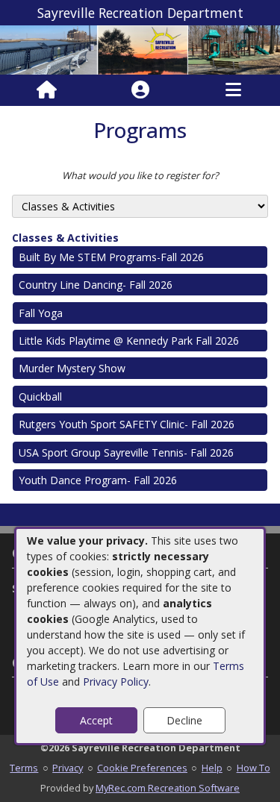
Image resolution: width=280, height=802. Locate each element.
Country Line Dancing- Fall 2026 (95, 285)
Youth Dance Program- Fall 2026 (98, 480)
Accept (96, 720)
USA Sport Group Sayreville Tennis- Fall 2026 (126, 452)
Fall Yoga (41, 313)
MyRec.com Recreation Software (168, 788)
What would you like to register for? (140, 175)
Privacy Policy (116, 681)
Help (212, 767)
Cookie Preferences (142, 767)
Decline (184, 720)
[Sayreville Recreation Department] (140, 49)
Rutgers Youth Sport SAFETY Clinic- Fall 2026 (126, 424)
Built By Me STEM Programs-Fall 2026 (111, 257)
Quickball (40, 396)
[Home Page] (47, 90)
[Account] (140, 90)
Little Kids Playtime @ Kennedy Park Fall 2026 (129, 340)
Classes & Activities (65, 238)
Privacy (67, 767)
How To (253, 767)
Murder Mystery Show (72, 368)
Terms (24, 767)
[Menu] (233, 90)
